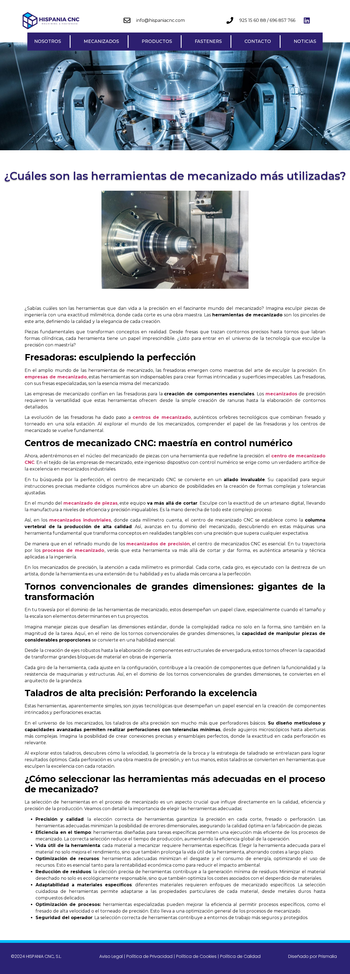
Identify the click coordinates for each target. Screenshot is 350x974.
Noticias (305, 41)
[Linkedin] (307, 20)
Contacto (257, 41)
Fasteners (208, 41)
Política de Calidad (240, 956)
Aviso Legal (111, 956)
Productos (157, 41)
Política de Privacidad (149, 956)
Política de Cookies (196, 956)
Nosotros (47, 41)
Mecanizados (101, 41)
